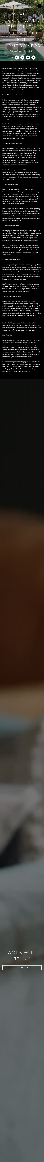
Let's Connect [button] (22, 968)
